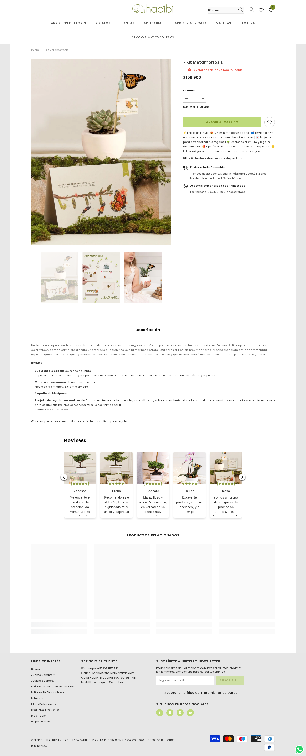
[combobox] (222, 10)
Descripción (148, 329)
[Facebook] (159, 712)
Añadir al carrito (222, 122)
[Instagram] (169, 712)
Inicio (35, 50)
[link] (59, 624)
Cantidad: (190, 90)
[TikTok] (180, 712)
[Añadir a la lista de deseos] (269, 122)
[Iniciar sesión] (251, 10)
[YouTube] (190, 712)
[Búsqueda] (226, 10)
